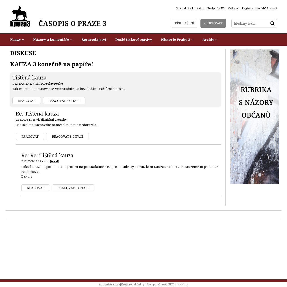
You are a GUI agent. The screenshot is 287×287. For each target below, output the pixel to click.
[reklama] (254, 182)
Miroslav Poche (52, 84)
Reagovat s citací (64, 101)
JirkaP (54, 161)
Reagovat (26, 101)
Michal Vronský (55, 120)
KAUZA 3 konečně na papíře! (51, 64)
